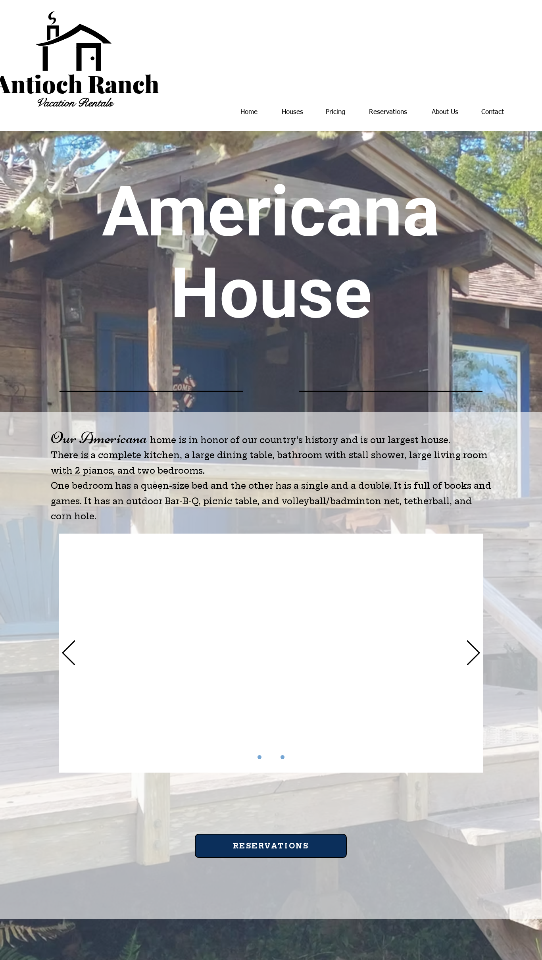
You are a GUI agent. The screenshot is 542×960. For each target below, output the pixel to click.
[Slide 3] (282, 757)
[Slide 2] (271, 757)
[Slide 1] (259, 757)
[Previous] (68, 653)
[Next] (473, 653)
